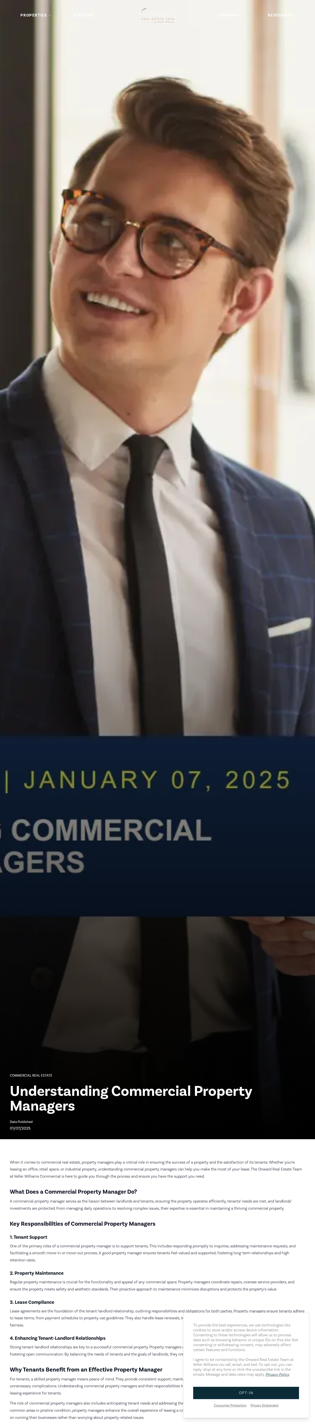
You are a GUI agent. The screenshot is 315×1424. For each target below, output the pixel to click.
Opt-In (246, 1392)
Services (83, 15)
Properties (33, 15)
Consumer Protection (230, 1405)
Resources (280, 15)
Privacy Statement (265, 1405)
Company (229, 15)
